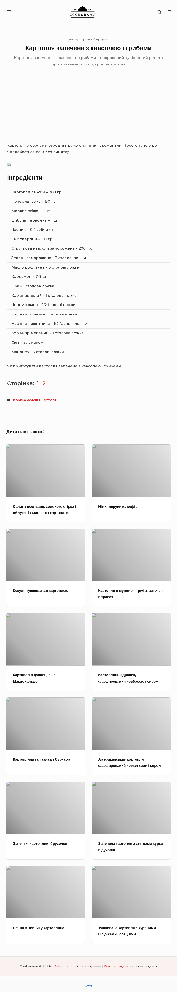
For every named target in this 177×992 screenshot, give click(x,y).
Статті (89, 985)
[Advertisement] (88, 110)
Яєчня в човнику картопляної (39, 927)
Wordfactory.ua (116, 966)
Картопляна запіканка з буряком (42, 759)
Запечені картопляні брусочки (40, 843)
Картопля (49, 400)
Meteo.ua (61, 966)
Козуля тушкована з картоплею (40, 590)
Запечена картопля (26, 400)
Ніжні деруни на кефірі (118, 506)
